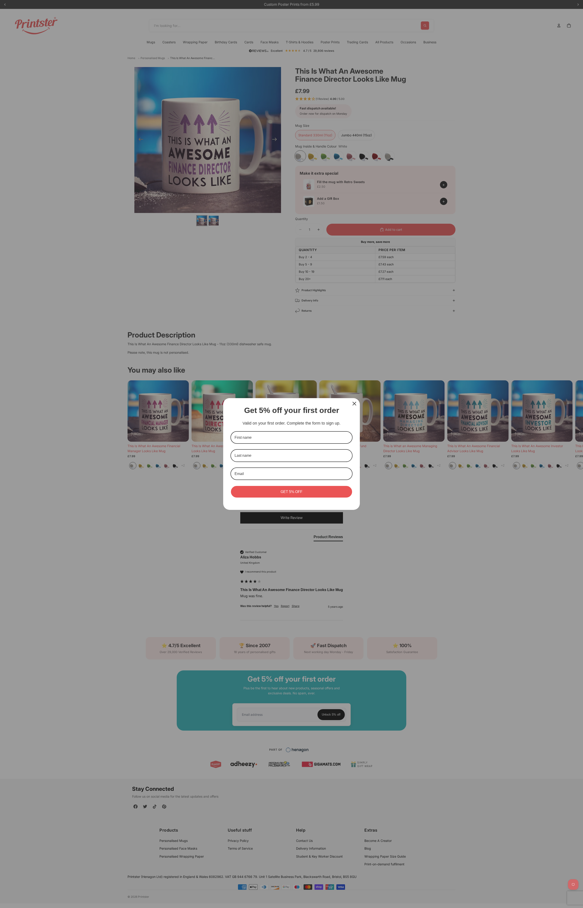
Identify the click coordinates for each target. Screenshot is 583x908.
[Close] (354, 403)
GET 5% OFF (291, 492)
